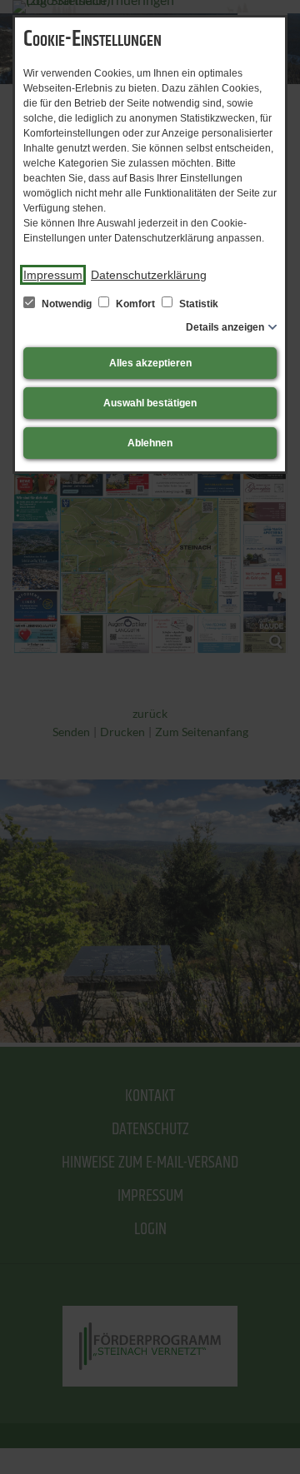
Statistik (197, 304)
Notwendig (66, 304)
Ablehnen (150, 443)
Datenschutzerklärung (149, 274)
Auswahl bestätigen (150, 403)
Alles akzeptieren (150, 363)
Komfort (135, 304)
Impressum (52, 274)
